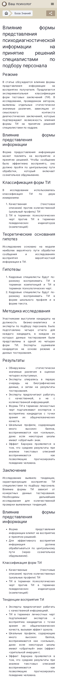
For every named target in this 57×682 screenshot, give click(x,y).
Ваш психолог (20, 4)
